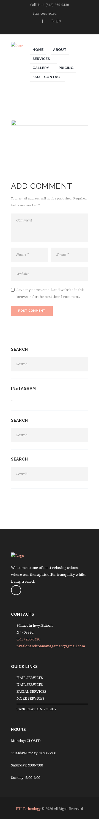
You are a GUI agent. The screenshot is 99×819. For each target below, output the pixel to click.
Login (56, 21)
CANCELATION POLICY (36, 709)
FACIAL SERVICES (31, 691)
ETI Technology (28, 809)
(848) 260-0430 (28, 639)
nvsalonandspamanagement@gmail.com (50, 646)
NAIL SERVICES (29, 685)
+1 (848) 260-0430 (55, 5)
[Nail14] (49, 141)
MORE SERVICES (30, 698)
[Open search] (85, 30)
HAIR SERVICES (29, 678)
